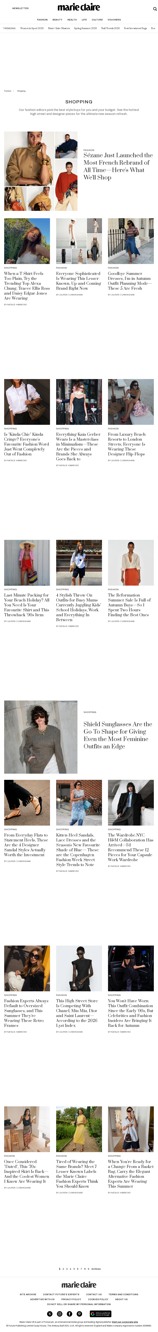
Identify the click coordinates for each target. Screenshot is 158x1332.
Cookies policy (98, 1299)
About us (121, 1299)
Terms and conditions (123, 1294)
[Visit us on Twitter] (49, 1314)
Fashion (42, 20)
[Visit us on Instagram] (59, 1314)
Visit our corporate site (125, 1322)
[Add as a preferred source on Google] (112, 1313)
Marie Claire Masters (59, 28)
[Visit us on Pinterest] (79, 1314)
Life (84, 20)
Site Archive (28, 1294)
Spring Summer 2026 (85, 28)
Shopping (21, 91)
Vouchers (114, 20)
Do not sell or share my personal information (79, 1304)
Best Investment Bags (135, 28)
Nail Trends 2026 (110, 28)
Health (72, 20)
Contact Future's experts (61, 1294)
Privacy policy (71, 1299)
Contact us (94, 1294)
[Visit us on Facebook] (69, 1314)
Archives (96, 1269)
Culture (97, 20)
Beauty (57, 20)
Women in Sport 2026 (32, 28)
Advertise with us (42, 1299)
